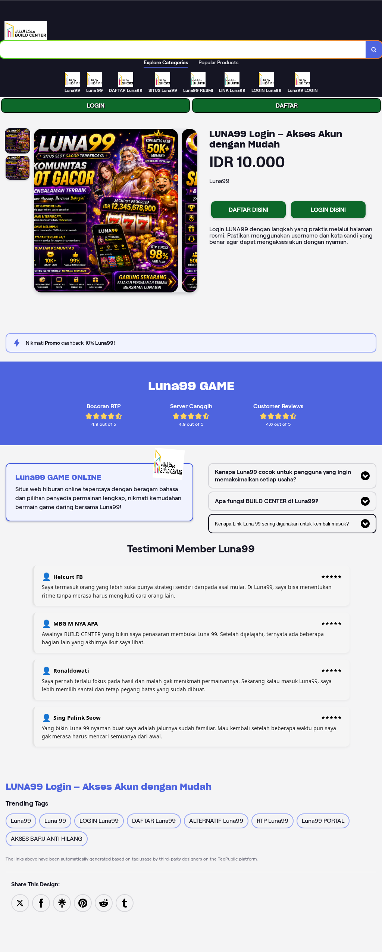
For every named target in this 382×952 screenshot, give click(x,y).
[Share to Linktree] (62, 902)
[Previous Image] (40, 212)
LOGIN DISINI (328, 210)
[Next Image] (191, 212)
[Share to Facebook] (41, 902)
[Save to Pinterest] (83, 902)
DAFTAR (287, 105)
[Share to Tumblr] (125, 902)
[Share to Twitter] (20, 902)
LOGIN (95, 105)
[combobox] (183, 49)
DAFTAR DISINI (248, 210)
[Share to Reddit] (104, 902)
